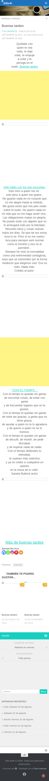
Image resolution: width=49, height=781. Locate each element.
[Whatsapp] (8, 552)
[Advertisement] (24, 95)
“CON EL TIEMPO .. (24, 390)
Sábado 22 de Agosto (15, 713)
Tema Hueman (40, 768)
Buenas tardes (11, 18)
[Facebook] (4, 552)
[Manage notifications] (43, 776)
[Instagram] (12, 552)
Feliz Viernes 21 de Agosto (17, 725)
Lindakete (11, 31)
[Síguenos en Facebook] (45, 635)
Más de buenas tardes (24, 542)
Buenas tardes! (9, 615)
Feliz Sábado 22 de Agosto (18, 707)
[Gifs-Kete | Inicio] (9, 3)
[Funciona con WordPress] (16, 769)
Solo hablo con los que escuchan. (24, 187)
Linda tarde (18, 565)
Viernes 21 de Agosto (15, 732)
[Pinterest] (16, 552)
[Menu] (46, 3)
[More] (21, 552)
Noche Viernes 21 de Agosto (18, 719)
